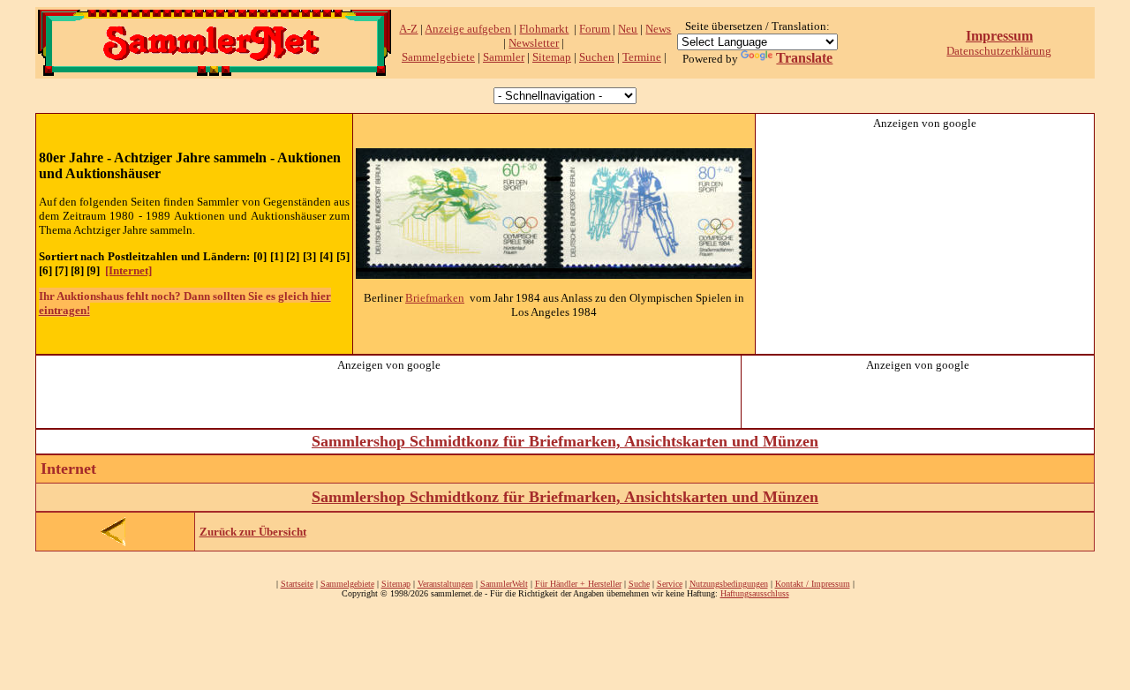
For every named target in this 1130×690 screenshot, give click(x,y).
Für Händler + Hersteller (578, 584)
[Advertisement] (925, 241)
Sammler (503, 57)
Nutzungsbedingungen (728, 584)
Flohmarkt (544, 28)
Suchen (596, 57)
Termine (641, 57)
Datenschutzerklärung (998, 50)
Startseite (297, 584)
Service (669, 584)
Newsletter (533, 42)
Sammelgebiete (438, 57)
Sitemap (551, 57)
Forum (594, 28)
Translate (804, 57)
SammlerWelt (504, 584)
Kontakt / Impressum (812, 584)
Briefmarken (434, 297)
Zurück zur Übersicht (253, 531)
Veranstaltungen (445, 584)
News (658, 28)
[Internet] (128, 270)
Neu (627, 28)
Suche (639, 584)
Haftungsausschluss (754, 593)
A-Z (408, 28)
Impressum (999, 35)
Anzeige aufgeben (468, 28)
